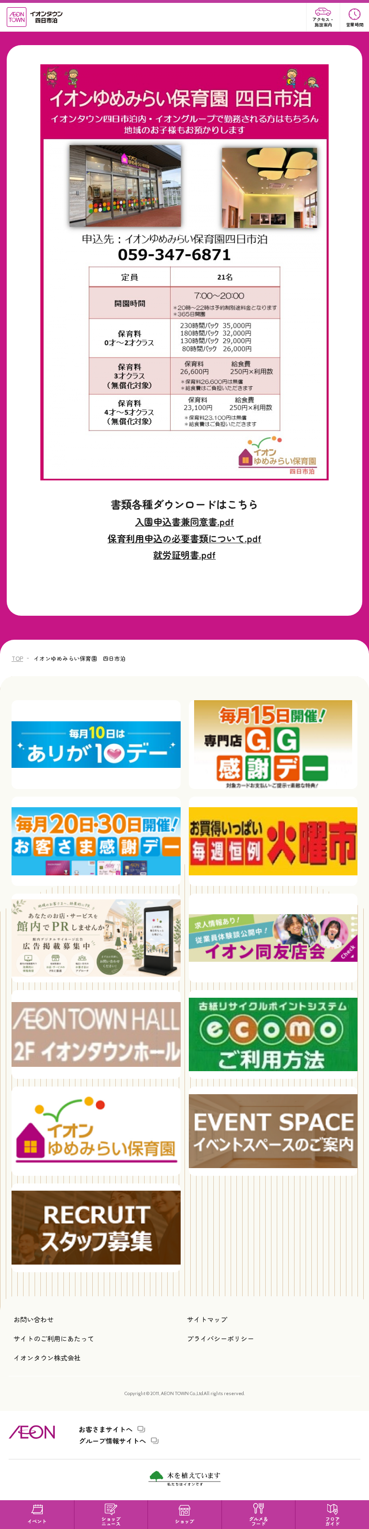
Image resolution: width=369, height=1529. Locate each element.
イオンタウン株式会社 (47, 1357)
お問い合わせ (33, 1319)
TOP (17, 658)
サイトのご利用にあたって (53, 1338)
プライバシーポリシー (220, 1338)
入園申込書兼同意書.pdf (184, 521)
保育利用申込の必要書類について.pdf (184, 538)
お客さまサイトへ (106, 1429)
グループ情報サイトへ (112, 1441)
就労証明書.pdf (184, 554)
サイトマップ (207, 1319)
